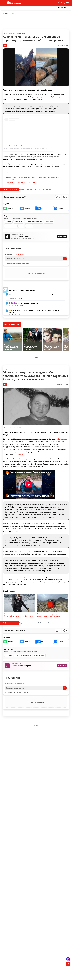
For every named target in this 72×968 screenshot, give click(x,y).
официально (21, 33)
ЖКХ (21, 226)
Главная (5, 13)
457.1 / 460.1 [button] (10, 8)
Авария (9, 222)
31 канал (9, 655)
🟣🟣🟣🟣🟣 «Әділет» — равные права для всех (23, 303)
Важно (29, 226)
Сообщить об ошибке (10, 189)
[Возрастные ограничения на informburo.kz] (60, 3)
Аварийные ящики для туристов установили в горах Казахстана (49, 615)
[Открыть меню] (5, 3)
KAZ (67, 3)
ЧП (17, 655)
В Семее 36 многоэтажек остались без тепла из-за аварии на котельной (32, 180)
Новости (13, 13)
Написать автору (63, 45)
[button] (63, 8)
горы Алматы (26, 655)
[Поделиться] (68, 964)
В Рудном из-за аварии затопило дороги (21, 182)
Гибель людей (39, 655)
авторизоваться (19, 254)
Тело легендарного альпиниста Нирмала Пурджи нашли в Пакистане (18, 615)
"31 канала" (19, 454)
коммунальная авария (34, 222)
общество (49, 222)
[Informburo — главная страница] (14, 3)
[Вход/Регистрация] (63, 3)
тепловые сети (11, 226)
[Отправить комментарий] (65, 258)
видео (19, 369)
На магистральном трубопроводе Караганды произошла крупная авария (33, 177)
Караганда (19, 222)
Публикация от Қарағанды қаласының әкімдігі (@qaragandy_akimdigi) (25, 148)
